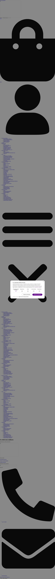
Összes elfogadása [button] (37, 294)
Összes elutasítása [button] (26, 294)
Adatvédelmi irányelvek (37, 287)
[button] (23, 296)
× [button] (43, 281)
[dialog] (27, 289)
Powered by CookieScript (16, 296)
